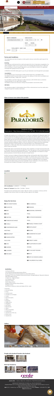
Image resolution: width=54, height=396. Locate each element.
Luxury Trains (40, 6)
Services (20, 32)
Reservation (6, 32)
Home (17, 380)
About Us (23, 380)
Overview (11, 32)
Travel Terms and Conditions (38, 380)
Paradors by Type (32, 6)
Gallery (30, 32)
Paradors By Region (23, 6)
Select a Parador (11, 37)
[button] (4, 20)
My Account (38, 2)
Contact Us (28, 380)
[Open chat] (49, 392)
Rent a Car (46, 6)
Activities (25, 32)
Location (16, 32)
